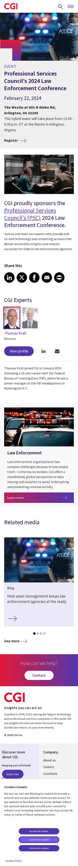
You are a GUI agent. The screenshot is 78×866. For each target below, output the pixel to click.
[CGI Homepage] (10, 6)
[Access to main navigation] (70, 6)
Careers (48, 767)
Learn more (28, 497)
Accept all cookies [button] (39, 831)
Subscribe (12, 774)
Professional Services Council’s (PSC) (30, 214)
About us (49, 760)
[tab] (34, 634)
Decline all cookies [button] (39, 848)
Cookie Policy (13, 861)
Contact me (57, 351)
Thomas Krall (15, 333)
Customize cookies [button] (39, 839)
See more (12, 641)
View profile (19, 351)
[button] (12, 317)
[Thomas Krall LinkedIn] (43, 351)
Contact (39, 675)
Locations (50, 773)
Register (11, 140)
